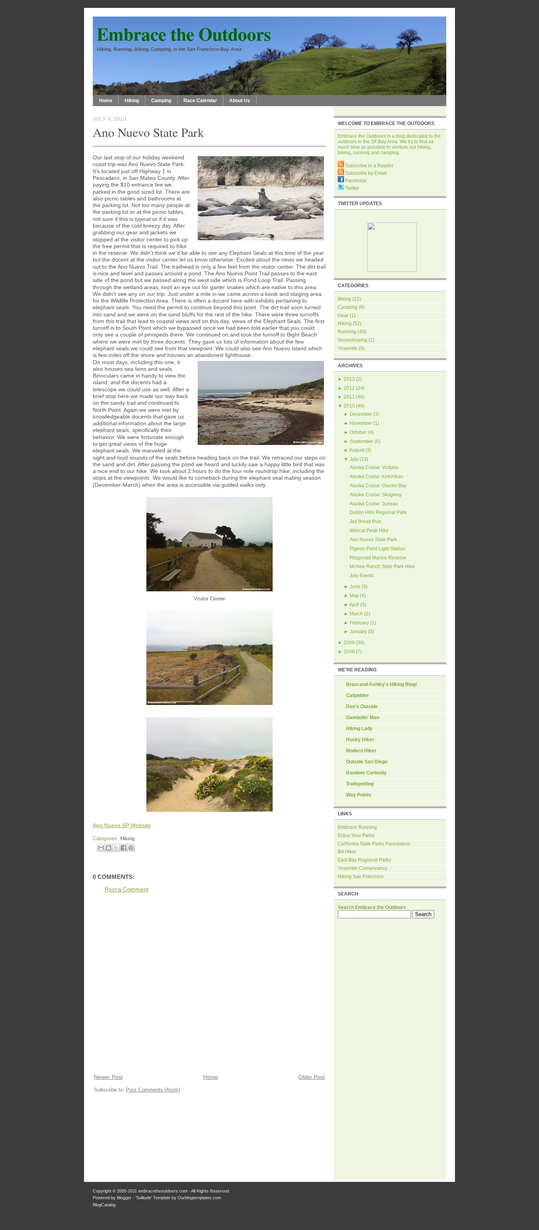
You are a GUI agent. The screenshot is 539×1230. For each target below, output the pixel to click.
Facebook (355, 180)
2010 (349, 406)
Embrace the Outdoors (184, 34)
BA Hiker (347, 851)
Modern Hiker (361, 750)
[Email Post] (137, 838)
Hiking (132, 100)
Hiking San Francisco (361, 876)
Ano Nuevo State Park (148, 131)
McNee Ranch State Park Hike (382, 566)
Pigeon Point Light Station (377, 548)
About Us (239, 100)
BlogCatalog (104, 1204)
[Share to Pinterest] (131, 848)
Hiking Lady (359, 728)
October (358, 432)
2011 (349, 397)
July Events (362, 575)
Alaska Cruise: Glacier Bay (378, 485)
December (361, 414)
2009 (349, 642)
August (356, 450)
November (361, 423)
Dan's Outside (362, 706)
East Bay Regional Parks (364, 860)
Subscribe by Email (365, 173)
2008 (349, 651)
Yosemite (347, 348)
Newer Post (108, 1077)
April (354, 605)
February (359, 623)
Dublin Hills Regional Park (378, 512)
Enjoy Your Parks (356, 835)
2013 (349, 379)
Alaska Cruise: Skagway (376, 494)
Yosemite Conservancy (362, 868)
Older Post (311, 1077)
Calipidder (357, 695)
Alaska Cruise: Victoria (374, 467)
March (356, 614)
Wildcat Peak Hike (369, 530)
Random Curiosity (366, 773)
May (354, 595)
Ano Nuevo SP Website (122, 825)
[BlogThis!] (108, 848)
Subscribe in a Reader (368, 165)
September (361, 441)
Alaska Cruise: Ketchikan (376, 476)
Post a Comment (126, 889)
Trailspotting (360, 784)
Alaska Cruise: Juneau (374, 504)
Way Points (358, 795)
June (355, 586)
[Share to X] (116, 848)
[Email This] (101, 848)
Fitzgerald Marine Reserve (378, 558)
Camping (161, 100)
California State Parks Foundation (374, 844)
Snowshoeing (352, 340)
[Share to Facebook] (123, 848)
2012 (349, 388)
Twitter (351, 188)
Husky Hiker (360, 739)
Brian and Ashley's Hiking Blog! (381, 684)
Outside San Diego (366, 762)
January (358, 631)
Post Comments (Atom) (153, 1090)
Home (105, 100)
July (354, 459)
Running (347, 332)
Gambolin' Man (362, 717)
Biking (344, 299)
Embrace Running (357, 827)
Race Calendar (200, 100)
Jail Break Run (365, 521)
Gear (343, 315)
